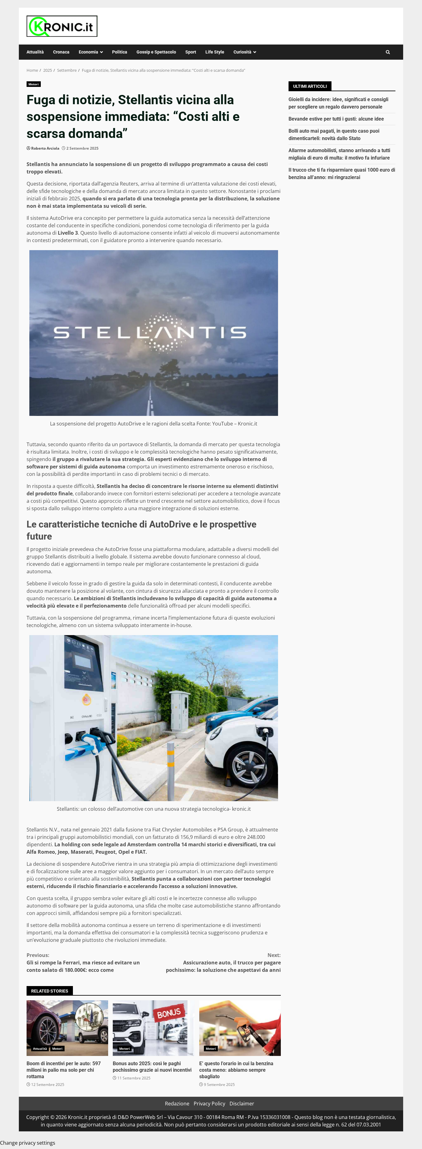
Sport (190, 51)
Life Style (214, 51)
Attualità (35, 51)
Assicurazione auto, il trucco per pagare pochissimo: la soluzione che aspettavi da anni (223, 962)
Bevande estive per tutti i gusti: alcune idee (336, 119)
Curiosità (242, 51)
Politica (119, 51)
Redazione (177, 1103)
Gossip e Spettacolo (156, 51)
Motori (33, 84)
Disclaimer (242, 1103)
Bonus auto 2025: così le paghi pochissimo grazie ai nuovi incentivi (153, 1028)
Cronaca (61, 51)
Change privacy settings (27, 1142)
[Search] (388, 52)
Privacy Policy (209, 1103)
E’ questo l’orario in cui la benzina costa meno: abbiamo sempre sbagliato (240, 1028)
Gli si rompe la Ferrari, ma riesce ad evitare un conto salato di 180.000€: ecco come (83, 962)
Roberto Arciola (45, 148)
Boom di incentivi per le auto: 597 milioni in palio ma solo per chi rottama (67, 1028)
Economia (88, 51)
